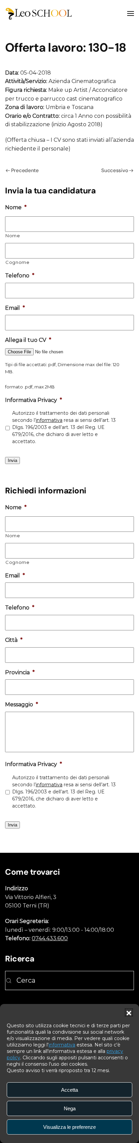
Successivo (114, 170)
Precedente (25, 170)
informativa (62, 1045)
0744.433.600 (50, 938)
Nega (70, 1108)
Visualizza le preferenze (69, 1127)
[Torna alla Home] (39, 13)
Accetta (69, 1090)
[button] (129, 1012)
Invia (12, 460)
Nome (12, 235)
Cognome (17, 262)
